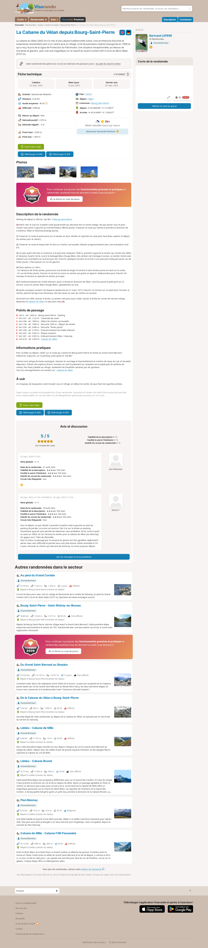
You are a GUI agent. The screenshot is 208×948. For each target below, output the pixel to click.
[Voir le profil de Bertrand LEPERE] (141, 43)
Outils (20, 19)
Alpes (91, 99)
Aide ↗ (54, 19)
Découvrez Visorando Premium (100, 131)
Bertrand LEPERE (160, 35)
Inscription (170, 19)
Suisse (89, 94)
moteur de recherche (91, 869)
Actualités (20, 918)
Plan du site (21, 908)
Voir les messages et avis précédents (73, 557)
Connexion (185, 19)
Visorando (19, 25)
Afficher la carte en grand (164, 106)
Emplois (19, 913)
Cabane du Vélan (36, 301)
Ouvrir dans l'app (32, 146)
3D (184, 97)
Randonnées (38, 19)
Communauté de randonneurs (30, 934)
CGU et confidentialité (26, 903)
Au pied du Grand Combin (108, 63)
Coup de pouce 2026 (25, 923)
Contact (19, 928)
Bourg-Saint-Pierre (100, 103)
